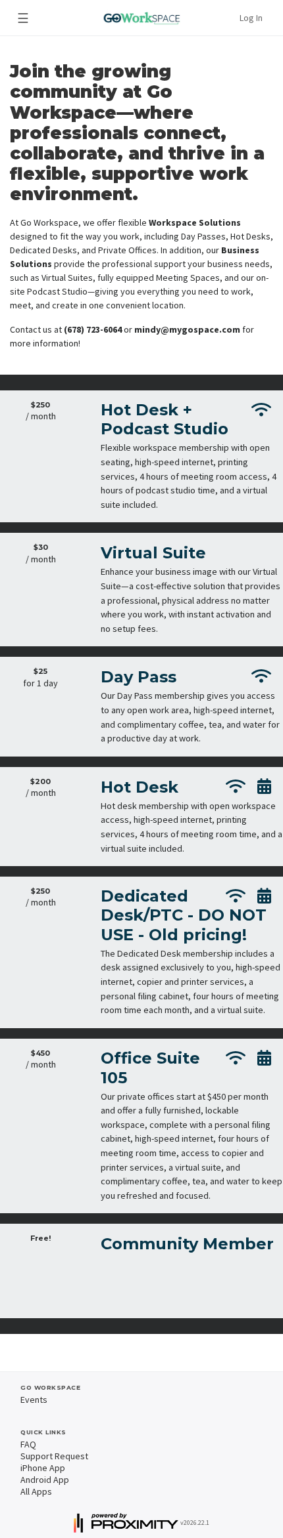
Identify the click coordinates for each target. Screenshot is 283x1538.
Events (33, 1399)
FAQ (28, 1444)
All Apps (36, 1491)
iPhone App (42, 1468)
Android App (44, 1480)
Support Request (54, 1456)
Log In (251, 18)
